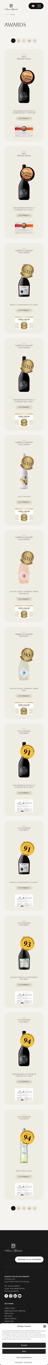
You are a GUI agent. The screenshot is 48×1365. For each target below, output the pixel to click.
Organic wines (9, 1308)
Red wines (8, 1316)
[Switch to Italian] (33, 5)
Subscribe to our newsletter (29, 1259)
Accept (24, 1345)
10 (29, 41)
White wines (8, 1313)
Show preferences (24, 1357)
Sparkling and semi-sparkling (14, 1311)
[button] (45, 1326)
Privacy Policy (28, 1362)
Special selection (10, 1318)
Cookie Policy (19, 1362)
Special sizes (9, 1321)
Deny (24, 1351)
